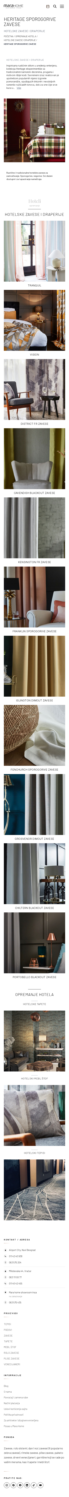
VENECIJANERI (12, 1364)
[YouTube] (40, 1485)
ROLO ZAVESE (11, 1352)
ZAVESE (8, 1335)
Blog (6, 1385)
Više (19, 88)
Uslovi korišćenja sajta (15, 1408)
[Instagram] (7, 1485)
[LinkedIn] (27, 1485)
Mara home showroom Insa (23, 1292)
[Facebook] (20, 1485)
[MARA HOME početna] (13, 6)
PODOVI (8, 1329)
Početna (8, 36)
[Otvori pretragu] (55, 6)
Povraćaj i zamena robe (16, 1397)
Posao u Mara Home (14, 1426)
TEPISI (7, 1324)
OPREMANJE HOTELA (25, 36)
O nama (8, 1391)
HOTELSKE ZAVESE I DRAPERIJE (20, 40)
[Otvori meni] (62, 6)
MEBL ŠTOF (10, 1347)
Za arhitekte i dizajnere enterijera (21, 1420)
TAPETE (8, 1341)
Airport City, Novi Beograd (22, 1250)
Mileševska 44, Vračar (20, 1271)
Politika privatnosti (14, 1414)
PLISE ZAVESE (12, 1358)
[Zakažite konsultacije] (48, 6)
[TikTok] (34, 1485)
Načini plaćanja (12, 1403)
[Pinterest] (13, 1485)
